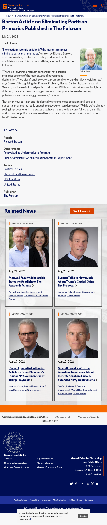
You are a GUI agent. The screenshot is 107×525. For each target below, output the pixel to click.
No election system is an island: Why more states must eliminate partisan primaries (34, 51)
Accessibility (34, 500)
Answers (8, 458)
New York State (16, 386)
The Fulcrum (11, 196)
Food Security (22, 291)
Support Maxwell (45, 458)
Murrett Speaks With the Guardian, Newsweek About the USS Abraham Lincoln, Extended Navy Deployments (76, 374)
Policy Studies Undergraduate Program (27, 153)
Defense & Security (75, 386)
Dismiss (83, 516)
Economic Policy (65, 291)
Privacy (80, 500)
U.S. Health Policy (32, 295)
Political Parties (13, 169)
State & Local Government (19, 174)
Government (36, 291)
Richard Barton (13, 142)
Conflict (61, 386)
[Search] (103, 5)
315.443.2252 (94, 473)
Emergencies (46, 500)
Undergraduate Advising (16, 462)
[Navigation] (95, 5)
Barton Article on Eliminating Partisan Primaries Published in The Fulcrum (49, 15)
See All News (80, 211)
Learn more (24, 519)
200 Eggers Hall (94, 465)
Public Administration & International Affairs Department (38, 158)
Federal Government (84, 291)
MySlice (72, 500)
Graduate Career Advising (16, 467)
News (9, 15)
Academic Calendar (21, 500)
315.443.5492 (50, 420)
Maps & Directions (59, 500)
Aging (11, 291)
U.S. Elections (12, 179)
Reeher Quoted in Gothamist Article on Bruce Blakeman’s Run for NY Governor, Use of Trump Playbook (26, 374)
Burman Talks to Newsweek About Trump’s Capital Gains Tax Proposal (76, 281)
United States (12, 184)
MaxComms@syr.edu (88, 416)
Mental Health (77, 389)
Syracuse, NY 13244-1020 (88, 469)
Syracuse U (89, 500)
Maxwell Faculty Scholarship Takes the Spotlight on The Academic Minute (27, 281)
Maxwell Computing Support (51, 467)
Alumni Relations (45, 462)
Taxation (62, 295)
